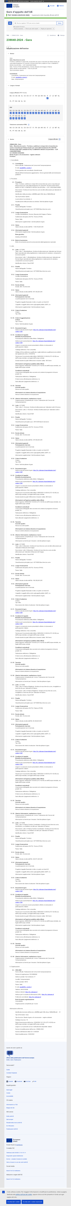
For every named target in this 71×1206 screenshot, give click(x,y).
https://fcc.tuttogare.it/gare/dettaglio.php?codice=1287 (35, 330)
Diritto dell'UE (10, 1116)
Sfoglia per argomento (46, 28)
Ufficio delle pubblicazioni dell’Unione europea (20, 1057)
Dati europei (9, 1119)
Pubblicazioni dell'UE (12, 1129)
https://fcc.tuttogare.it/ (31, 992)
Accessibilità (9, 1096)
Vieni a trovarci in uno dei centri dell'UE (17, 1162)
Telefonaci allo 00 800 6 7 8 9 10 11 (16, 1152)
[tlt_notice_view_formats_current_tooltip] (59, 139)
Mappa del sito (10, 1107)
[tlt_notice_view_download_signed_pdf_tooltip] (47, 98)
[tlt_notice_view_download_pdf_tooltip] (11, 113)
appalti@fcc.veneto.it (21, 77)
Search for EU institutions (13, 1170)
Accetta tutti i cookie (13, 1202)
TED (7, 35)
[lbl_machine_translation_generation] (28, 124)
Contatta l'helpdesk (11, 1073)
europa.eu (19, 1145)
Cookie (8, 1093)
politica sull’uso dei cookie (24, 1194)
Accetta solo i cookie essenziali (32, 1202)
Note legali (9, 1090)
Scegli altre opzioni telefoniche (14, 1156)
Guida (8, 1069)
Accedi (52, 5)
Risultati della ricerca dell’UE (14, 1122)
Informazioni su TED (12, 1104)
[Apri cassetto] (8, 47)
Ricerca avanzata (18, 28)
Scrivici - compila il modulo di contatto (16, 1159)
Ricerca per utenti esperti (32, 28)
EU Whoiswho (10, 1126)
